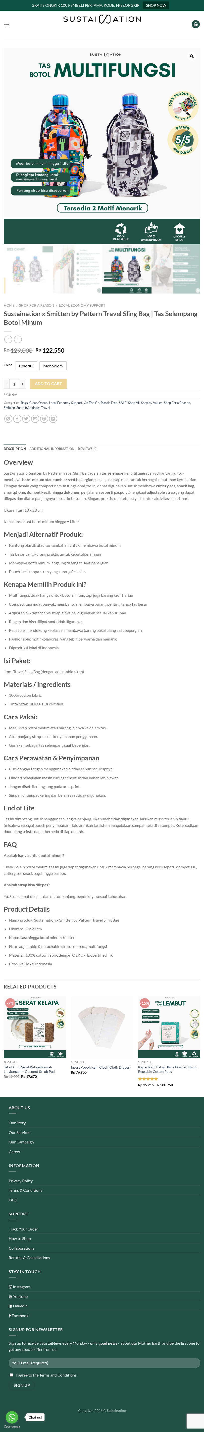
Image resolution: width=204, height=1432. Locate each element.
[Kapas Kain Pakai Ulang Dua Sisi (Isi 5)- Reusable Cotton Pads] (169, 1027)
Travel (45, 408)
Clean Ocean (38, 403)
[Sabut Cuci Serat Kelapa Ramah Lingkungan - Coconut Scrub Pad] (35, 1027)
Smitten (9, 408)
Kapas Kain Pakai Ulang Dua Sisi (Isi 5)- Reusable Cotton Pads (168, 1069)
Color (8, 365)
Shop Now (156, 5)
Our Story (17, 1122)
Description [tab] (15, 449)
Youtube (20, 1296)
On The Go (91, 403)
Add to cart (48, 383)
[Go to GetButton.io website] (12, 1427)
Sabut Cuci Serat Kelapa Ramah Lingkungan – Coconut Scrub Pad (29, 1069)
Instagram (21, 1286)
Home (9, 305)
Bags (24, 403)
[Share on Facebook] (17, 419)
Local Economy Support (82, 305)
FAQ (13, 1199)
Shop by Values (151, 403)
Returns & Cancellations (29, 1257)
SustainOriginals (28, 408)
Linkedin (20, 1305)
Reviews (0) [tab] (88, 449)
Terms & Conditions (25, 1190)
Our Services (19, 1132)
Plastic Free (109, 403)
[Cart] (196, 24)
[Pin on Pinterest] (44, 419)
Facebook (19, 1315)
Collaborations (21, 1248)
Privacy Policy (21, 1180)
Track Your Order (23, 1229)
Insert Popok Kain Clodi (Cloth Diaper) (101, 1067)
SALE (123, 403)
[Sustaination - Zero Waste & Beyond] (102, 19)
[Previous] (4, 1045)
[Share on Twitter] (26, 419)
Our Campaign (21, 1141)
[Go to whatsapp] (12, 1417)
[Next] (200, 1045)
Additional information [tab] (52, 449)
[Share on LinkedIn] (53, 419)
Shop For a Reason (36, 305)
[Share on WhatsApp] (8, 419)
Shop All (134, 403)
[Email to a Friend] (35, 419)
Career (14, 1151)
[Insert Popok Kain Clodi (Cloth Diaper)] (102, 1027)
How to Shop (20, 1238)
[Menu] (7, 24)
